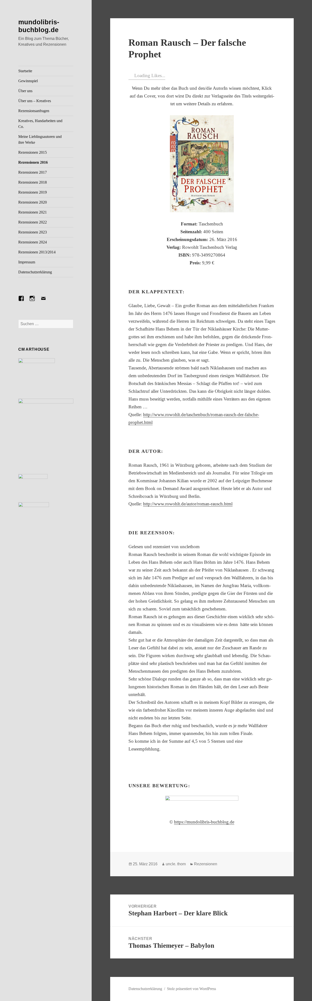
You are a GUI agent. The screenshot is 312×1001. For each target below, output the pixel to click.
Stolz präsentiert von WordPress (191, 989)
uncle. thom (176, 864)
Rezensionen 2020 (32, 202)
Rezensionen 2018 (32, 182)
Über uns (25, 91)
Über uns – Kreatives (34, 101)
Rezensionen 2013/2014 (37, 252)
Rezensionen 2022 (32, 222)
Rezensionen (205, 864)
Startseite (25, 71)
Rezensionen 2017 (32, 172)
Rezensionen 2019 (32, 192)
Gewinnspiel (28, 81)
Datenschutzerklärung (35, 272)
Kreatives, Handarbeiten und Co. (40, 124)
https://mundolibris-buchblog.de (204, 821)
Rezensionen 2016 (33, 162)
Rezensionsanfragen (33, 111)
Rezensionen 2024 (32, 242)
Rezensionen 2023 (32, 232)
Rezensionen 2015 (32, 152)
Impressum (26, 262)
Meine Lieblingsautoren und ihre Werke (40, 139)
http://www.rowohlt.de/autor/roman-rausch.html (188, 503)
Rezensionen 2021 (32, 212)
